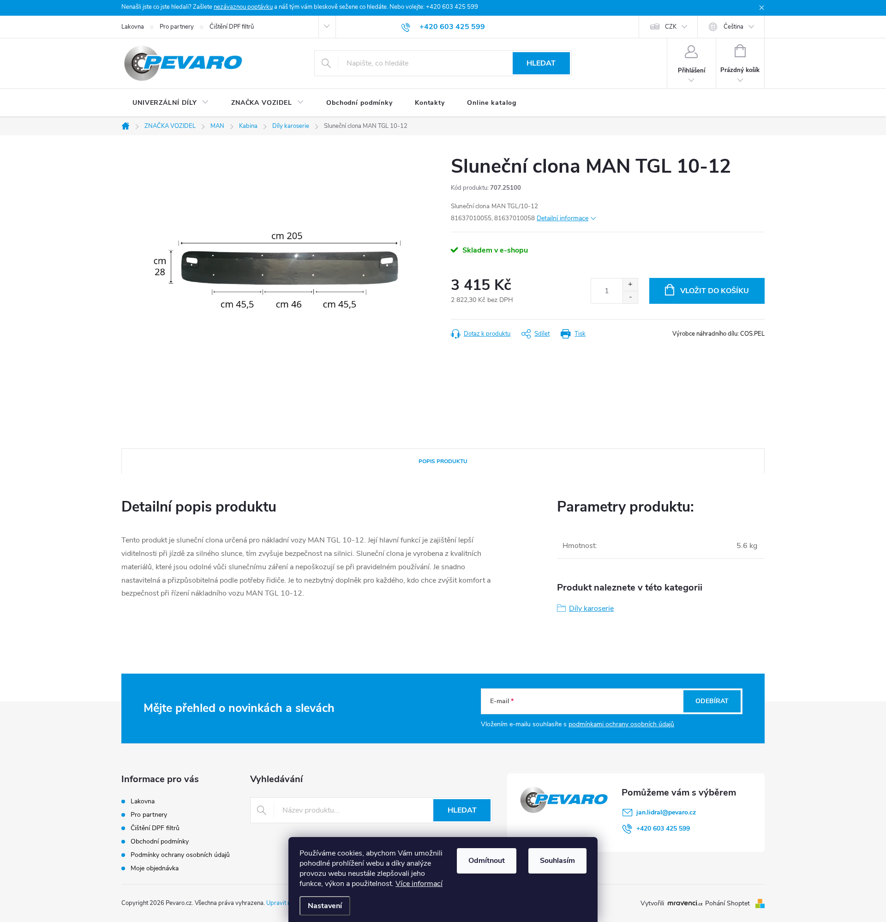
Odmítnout (486, 861)
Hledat (541, 63)
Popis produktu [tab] (443, 461)
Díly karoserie (591, 608)
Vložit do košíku (714, 291)
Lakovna (132, 27)
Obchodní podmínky (160, 841)
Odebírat (712, 701)
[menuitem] (170, 103)
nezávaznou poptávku (243, 7)
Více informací (419, 884)
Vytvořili (652, 903)
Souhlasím (557, 861)
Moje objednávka (155, 868)
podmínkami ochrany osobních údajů (621, 724)
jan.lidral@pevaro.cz (666, 812)
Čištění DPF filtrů (232, 27)
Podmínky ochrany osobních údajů (180, 854)
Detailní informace (562, 218)
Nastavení (325, 906)
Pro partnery (177, 27)
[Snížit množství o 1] (630, 297)
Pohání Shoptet (728, 903)
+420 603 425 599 (663, 828)
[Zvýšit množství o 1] (630, 284)
